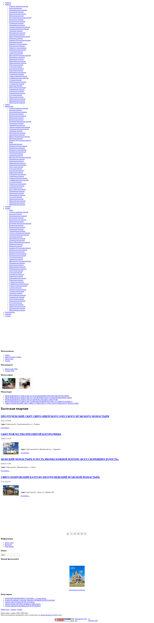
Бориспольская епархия (17, 14)
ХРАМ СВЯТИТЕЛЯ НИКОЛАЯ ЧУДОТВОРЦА (23, 606)
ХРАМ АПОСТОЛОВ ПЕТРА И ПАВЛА (20, 602)
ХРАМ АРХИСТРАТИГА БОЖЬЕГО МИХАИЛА (23, 604)
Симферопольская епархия (18, 78)
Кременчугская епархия (17, 48)
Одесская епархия (15, 67)
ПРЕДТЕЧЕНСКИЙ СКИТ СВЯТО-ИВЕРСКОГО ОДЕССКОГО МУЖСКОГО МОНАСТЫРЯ (55, 416)
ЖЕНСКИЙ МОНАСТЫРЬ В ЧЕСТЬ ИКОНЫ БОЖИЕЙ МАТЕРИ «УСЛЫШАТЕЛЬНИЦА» (39, 401)
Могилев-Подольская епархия (20, 55)
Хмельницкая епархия (17, 93)
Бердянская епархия (16, 12)
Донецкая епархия (15, 31)
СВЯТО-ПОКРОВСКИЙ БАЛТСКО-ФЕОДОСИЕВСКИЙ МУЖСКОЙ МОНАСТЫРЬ (50, 477)
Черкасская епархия (16, 97)
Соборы (13, 609)
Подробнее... (5, 428)
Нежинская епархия (16, 59)
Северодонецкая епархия (18, 76)
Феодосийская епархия (17, 87)
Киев (11, 142)
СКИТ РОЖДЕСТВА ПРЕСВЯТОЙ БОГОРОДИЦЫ (31, 434)
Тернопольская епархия (17, 82)
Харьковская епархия (16, 89)
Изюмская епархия (16, 38)
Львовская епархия (16, 53)
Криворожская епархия (17, 50)
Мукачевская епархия (17, 57)
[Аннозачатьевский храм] (24, 388)
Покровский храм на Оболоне (77, 590)
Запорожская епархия (17, 35)
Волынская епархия (16, 19)
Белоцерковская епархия (18, 10)
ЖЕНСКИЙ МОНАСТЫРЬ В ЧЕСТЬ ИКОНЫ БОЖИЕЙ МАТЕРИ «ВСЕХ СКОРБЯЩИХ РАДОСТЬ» (60, 459)
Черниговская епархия (17, 99)
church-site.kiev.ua (46, 615)
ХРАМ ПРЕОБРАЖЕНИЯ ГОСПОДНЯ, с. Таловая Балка (25, 598)
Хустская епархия (15, 95)
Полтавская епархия (16, 69)
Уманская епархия (15, 86)
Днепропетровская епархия (19, 29)
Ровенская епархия (16, 70)
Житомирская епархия (17, 33)
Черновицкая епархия (17, 101)
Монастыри (5, 609)
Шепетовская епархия (17, 103)
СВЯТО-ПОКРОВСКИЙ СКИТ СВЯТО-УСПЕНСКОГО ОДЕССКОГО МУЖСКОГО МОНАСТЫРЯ (41, 403)
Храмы (19, 609)
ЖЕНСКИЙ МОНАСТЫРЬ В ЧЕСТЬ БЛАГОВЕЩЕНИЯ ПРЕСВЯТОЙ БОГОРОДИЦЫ (37, 396)
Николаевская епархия (17, 61)
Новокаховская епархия (17, 63)
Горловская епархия (16, 23)
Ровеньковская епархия (17, 72)
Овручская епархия (16, 65)
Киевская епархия (15, 42)
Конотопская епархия (17, 46)
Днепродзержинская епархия (19, 27)
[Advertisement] (64, 333)
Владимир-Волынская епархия (20, 18)
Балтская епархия (15, 8)
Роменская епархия (16, 280)
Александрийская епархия (18, 6)
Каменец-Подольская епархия (20, 40)
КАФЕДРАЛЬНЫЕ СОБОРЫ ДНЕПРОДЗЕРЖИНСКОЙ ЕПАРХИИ (30, 600)
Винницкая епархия (16, 16)
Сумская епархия (15, 80)
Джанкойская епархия (17, 25)
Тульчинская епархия (16, 84)
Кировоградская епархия (18, 44)
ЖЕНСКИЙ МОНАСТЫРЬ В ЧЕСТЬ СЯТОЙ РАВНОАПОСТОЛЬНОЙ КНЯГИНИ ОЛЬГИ (38, 398)
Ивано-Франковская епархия (19, 36)
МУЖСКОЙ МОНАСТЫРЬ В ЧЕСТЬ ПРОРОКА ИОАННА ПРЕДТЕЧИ (31, 400)
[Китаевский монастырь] (8, 388)
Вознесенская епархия (17, 21)
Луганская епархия (16, 52)
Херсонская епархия (16, 91)
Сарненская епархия (16, 74)
